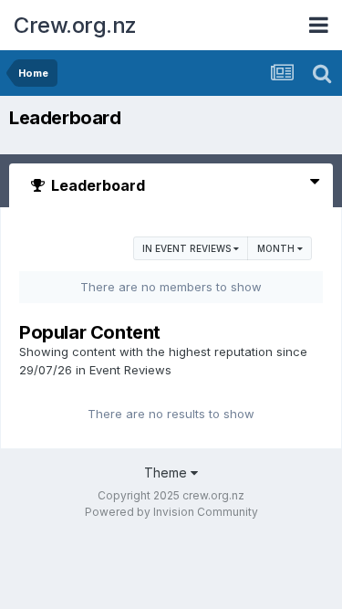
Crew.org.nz (75, 25)
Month (277, 248)
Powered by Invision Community (171, 512)
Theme (167, 472)
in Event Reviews (187, 248)
